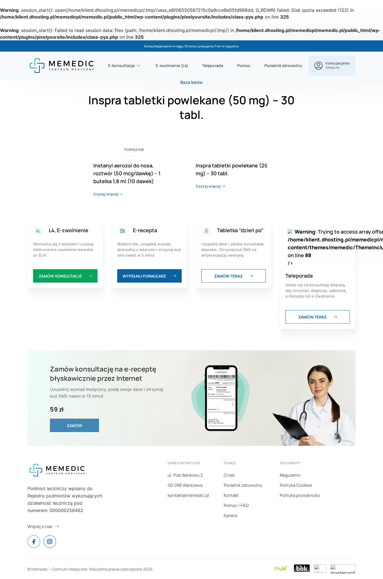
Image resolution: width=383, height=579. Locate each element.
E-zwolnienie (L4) (172, 65)
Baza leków (191, 82)
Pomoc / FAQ (236, 505)
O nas (229, 475)
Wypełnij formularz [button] (145, 276)
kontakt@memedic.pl (188, 495)
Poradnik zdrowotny (283, 65)
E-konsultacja (121, 65)
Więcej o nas (39, 526)
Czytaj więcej (106, 194)
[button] (332, 66)
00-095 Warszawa (185, 485)
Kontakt (231, 495)
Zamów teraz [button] (228, 276)
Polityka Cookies (296, 485)
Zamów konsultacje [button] (61, 276)
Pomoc (243, 65)
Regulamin (290, 475)
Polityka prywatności (300, 495)
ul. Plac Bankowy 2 (185, 475)
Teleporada (212, 65)
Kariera (230, 515)
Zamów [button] (74, 425)
